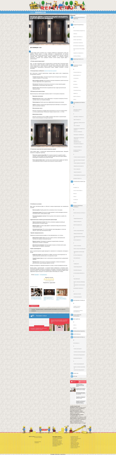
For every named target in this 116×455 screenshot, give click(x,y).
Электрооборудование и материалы (79, 237)
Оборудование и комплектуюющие (79, 285)
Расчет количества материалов (77, 315)
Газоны (75, 33)
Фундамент (76, 187)
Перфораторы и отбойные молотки (79, 123)
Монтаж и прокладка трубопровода (79, 282)
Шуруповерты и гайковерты (78, 116)
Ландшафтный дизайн (78, 24)
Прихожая (75, 87)
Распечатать (44, 274)
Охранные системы (77, 221)
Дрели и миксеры (77, 119)
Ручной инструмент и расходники (77, 151)
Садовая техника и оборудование (76, 307)
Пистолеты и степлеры (78, 131)
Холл (74, 99)
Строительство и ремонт (79, 181)
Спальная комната (77, 72)
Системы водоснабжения (78, 273)
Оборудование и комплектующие (79, 252)
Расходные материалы (78, 146)
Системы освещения (77, 255)
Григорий (36, 274)
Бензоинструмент (77, 178)
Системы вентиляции (77, 348)
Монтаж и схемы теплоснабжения (79, 248)
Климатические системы (79, 337)
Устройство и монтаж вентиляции (79, 351)
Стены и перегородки (77, 190)
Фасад (75, 202)
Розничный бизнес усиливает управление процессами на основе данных (58, 438)
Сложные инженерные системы (78, 206)
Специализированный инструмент (79, 175)
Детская (75, 84)
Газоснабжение (76, 258)
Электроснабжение (77, 224)
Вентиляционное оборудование (79, 354)
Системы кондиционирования (79, 363)
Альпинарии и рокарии (78, 42)
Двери (75, 328)
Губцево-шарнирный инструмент (79, 163)
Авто (75, 376)
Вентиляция (76, 343)
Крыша (75, 193)
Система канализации (78, 296)
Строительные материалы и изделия (79, 18)
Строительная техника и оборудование (78, 311)
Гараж (75, 81)
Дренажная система (77, 293)
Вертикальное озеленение (78, 45)
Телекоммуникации (77, 270)
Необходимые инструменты (79, 103)
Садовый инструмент (77, 172)
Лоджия (75, 93)
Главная (32, 12)
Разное (75, 373)
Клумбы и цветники (77, 39)
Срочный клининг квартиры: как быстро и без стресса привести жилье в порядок (57, 441)
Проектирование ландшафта (79, 30)
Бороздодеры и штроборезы (79, 134)
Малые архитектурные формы (78, 49)
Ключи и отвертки (77, 169)
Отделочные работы (78, 59)
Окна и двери (76, 319)
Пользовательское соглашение (37, 442)
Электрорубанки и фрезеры (78, 143)
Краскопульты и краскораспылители (77, 141)
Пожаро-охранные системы (79, 212)
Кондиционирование (77, 358)
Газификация (76, 263)
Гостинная (75, 78)
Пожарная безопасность (78, 218)
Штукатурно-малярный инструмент (79, 161)
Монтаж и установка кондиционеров (79, 367)
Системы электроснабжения (79, 230)
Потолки (75, 199)
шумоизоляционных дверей (50, 70)
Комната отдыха (76, 96)
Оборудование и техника (79, 300)
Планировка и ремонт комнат (77, 66)
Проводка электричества (78, 233)
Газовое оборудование (78, 266)
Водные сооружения (78, 36)
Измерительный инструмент (79, 166)
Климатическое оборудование (79, 369)
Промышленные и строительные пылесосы (79, 138)
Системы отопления (77, 245)
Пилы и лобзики (77, 125)
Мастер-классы (77, 334)
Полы (74, 196)
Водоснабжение (77, 278)
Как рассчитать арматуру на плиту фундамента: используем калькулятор (78, 408)
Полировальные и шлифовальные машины (79, 129)
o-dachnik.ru (57, 454)
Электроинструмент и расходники (77, 110)
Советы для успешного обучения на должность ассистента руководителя (78, 419)
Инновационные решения (79, 331)
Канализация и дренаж (78, 288)
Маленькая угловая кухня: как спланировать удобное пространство (58, 444)
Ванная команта (77, 75)
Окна (74, 325)
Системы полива (77, 56)
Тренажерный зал (77, 90)
